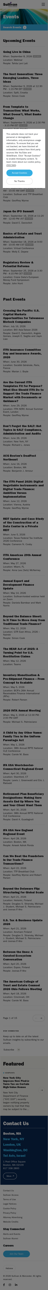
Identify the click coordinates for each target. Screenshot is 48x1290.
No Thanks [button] (19, 181)
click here (11, 165)
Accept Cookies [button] (19, 173)
